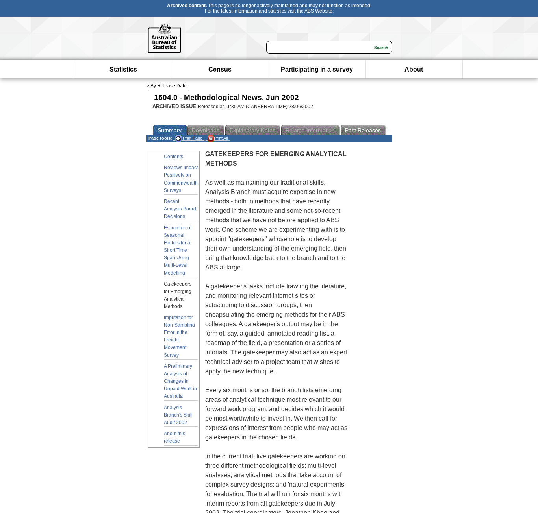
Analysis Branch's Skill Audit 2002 (178, 415)
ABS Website (318, 11)
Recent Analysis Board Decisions (180, 209)
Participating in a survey (317, 69)
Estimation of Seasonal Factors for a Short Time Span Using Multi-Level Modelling (177, 250)
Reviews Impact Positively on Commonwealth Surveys (181, 179)
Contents (173, 156)
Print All (221, 138)
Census (220, 69)
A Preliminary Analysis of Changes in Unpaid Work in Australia (180, 381)
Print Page (192, 138)
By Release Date (168, 86)
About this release (174, 437)
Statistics (123, 69)
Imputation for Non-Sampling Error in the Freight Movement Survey (179, 336)
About (413, 69)
